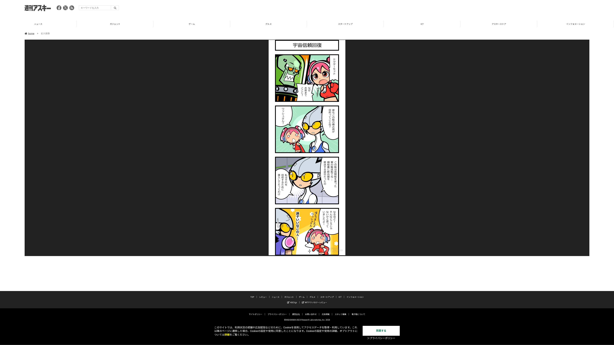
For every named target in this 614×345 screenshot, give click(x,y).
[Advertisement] (531, 9)
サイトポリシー (255, 314)
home (31, 33)
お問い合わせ (311, 314)
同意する (381, 330)
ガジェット (38, 23)
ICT (345, 23)
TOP (576, 23)
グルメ (192, 23)
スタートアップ (268, 23)
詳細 (227, 334)
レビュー (263, 296)
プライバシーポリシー (277, 314)
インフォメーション (498, 23)
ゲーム (115, 23)
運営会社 (296, 314)
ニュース (275, 296)
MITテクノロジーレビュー (316, 302)
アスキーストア (422, 23)
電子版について (358, 314)
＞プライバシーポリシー (381, 338)
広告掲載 (326, 314)
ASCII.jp (293, 302)
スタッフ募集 (340, 314)
